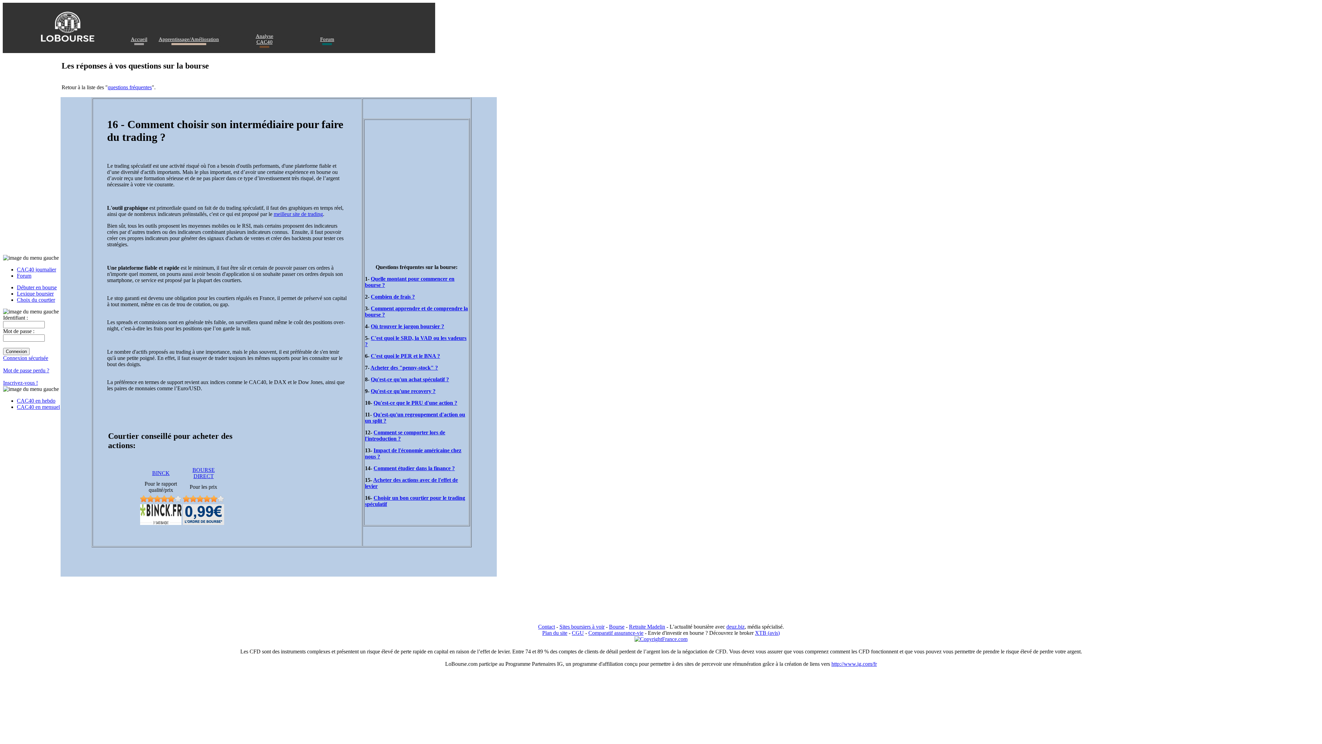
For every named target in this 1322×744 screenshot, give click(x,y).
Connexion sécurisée (25, 358)
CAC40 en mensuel (38, 407)
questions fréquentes (130, 87)
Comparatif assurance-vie (615, 633)
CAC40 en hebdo (36, 401)
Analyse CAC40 (264, 39)
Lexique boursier (35, 294)
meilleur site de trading (298, 214)
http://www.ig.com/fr (854, 664)
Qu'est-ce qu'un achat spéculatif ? (410, 379)
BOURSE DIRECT (203, 473)
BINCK (161, 473)
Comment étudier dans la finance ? (414, 468)
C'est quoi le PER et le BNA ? (405, 356)
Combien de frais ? (393, 297)
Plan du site (554, 633)
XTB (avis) (767, 633)
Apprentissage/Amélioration (189, 39)
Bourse (617, 627)
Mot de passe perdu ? (26, 370)
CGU (578, 633)
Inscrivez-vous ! (20, 383)
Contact (546, 627)
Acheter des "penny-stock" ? (404, 368)
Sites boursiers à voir (582, 627)
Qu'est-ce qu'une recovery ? (403, 391)
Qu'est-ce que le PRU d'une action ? (415, 403)
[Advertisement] (416, 180)
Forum (327, 39)
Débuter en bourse (37, 287)
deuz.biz (735, 627)
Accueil (139, 39)
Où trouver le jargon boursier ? (407, 326)
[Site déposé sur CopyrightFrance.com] (661, 639)
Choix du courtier (36, 300)
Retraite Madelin (647, 627)
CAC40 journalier (36, 269)
